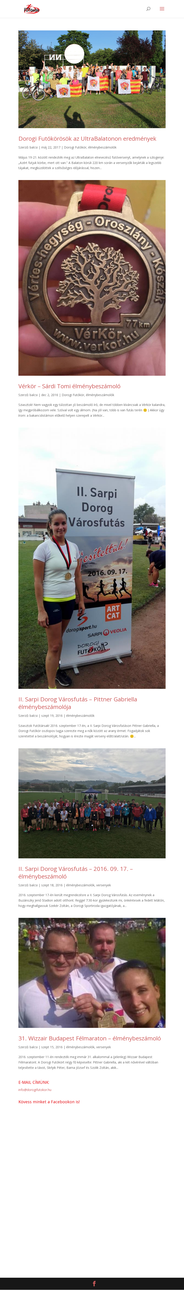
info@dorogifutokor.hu (34, 1090)
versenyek (103, 885)
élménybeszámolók (102, 147)
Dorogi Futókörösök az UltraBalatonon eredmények (87, 138)
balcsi (34, 147)
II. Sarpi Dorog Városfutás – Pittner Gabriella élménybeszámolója (77, 703)
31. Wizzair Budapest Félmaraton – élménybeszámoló (89, 1038)
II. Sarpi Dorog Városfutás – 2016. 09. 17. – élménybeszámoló (75, 872)
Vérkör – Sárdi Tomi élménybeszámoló (69, 386)
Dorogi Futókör (75, 147)
